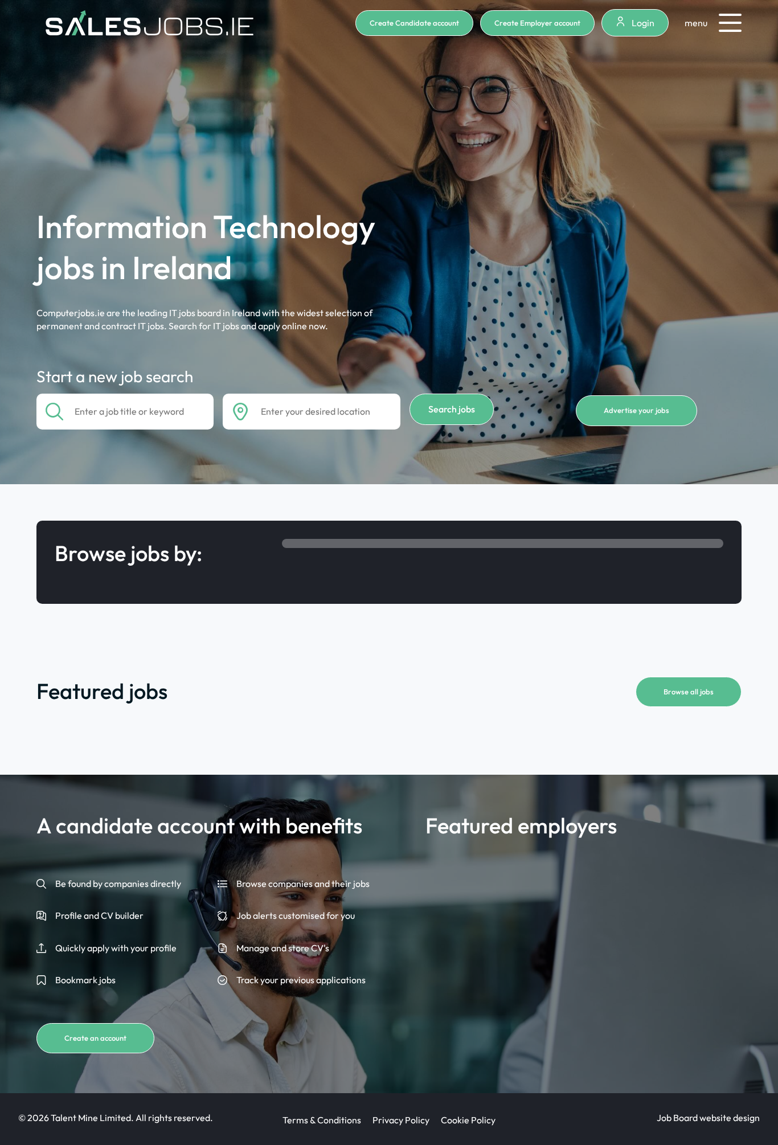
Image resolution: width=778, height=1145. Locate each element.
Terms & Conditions (321, 1120)
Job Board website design (708, 1117)
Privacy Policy (400, 1120)
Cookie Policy (468, 1120)
